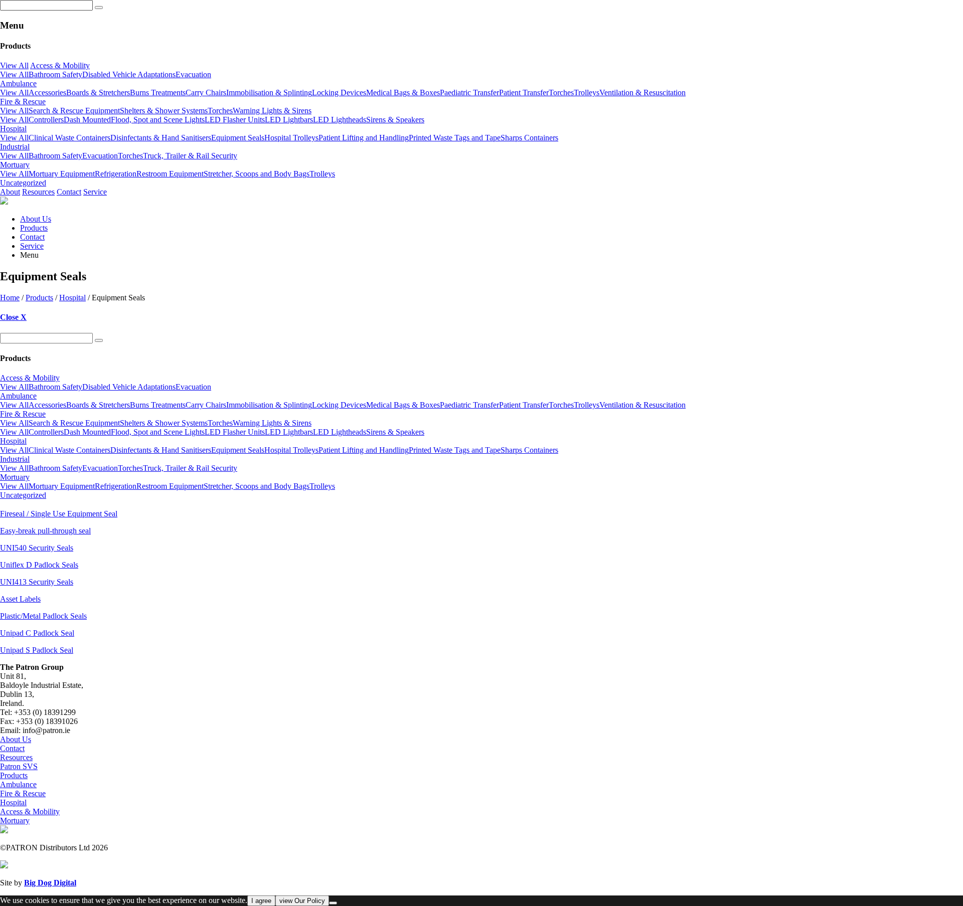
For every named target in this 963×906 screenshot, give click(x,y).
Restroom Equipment (170, 173)
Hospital (72, 297)
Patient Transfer (524, 92)
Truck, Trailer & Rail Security (190, 155)
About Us (35, 219)
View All (14, 65)
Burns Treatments (158, 92)
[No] (333, 902)
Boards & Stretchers (98, 92)
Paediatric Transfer (469, 92)
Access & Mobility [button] (60, 65)
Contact (69, 192)
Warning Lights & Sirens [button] (272, 110)
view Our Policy (302, 900)
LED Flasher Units (235, 119)
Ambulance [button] (18, 83)
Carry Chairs (206, 92)
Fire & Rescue (23, 793)
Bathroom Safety (55, 74)
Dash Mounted (87, 119)
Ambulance (18, 784)
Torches (561, 92)
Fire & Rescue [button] (23, 101)
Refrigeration (115, 173)
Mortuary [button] (15, 164)
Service (95, 192)
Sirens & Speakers (395, 119)
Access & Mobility (30, 811)
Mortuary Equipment (62, 173)
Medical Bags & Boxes (403, 92)
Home (10, 297)
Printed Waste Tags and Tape (455, 137)
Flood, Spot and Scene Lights (158, 119)
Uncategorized (23, 182)
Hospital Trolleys (291, 137)
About (10, 192)
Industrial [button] (15, 146)
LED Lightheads (339, 119)
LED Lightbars (289, 119)
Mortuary (15, 820)
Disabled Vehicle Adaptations (129, 74)
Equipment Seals (237, 137)
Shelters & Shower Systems (164, 110)
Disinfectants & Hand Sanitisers (160, 137)
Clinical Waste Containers (69, 137)
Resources (38, 192)
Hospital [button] (13, 128)
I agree (261, 900)
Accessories (47, 92)
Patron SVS (19, 766)
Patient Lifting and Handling (363, 137)
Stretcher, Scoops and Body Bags (256, 173)
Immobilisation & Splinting (269, 92)
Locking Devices (339, 92)
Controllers (46, 119)
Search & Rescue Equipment (74, 110)
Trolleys (586, 92)
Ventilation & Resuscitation (642, 92)
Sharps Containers (529, 137)
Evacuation (193, 74)
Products (34, 228)
